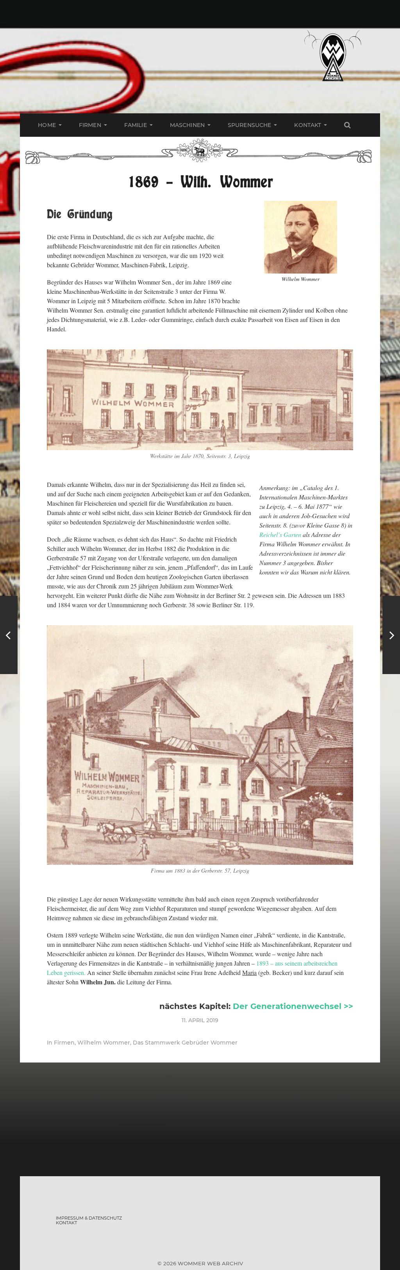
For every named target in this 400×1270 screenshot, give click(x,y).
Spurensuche (249, 125)
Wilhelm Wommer (103, 1042)
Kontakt (307, 125)
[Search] (347, 125)
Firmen (90, 125)
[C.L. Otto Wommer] (391, 635)
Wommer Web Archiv (210, 1263)
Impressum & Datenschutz (89, 1218)
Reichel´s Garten (280, 534)
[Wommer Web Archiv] (332, 56)
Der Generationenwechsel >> (293, 1006)
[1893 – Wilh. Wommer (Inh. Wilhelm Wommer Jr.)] (9, 635)
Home (47, 125)
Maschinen (187, 125)
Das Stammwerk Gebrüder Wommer (185, 1042)
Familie (135, 125)
